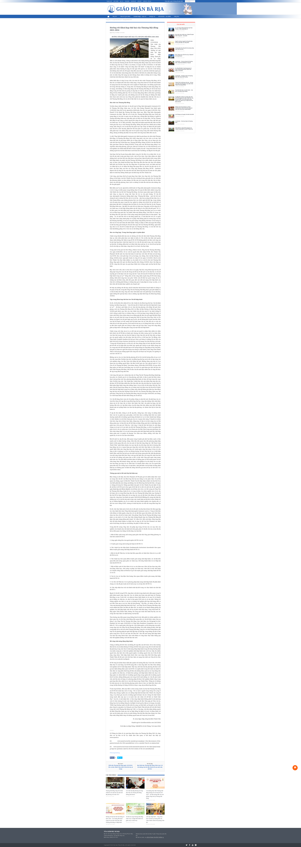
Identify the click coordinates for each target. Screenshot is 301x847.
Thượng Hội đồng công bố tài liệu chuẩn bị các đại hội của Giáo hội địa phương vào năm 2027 (114, 792)
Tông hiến (134, 511)
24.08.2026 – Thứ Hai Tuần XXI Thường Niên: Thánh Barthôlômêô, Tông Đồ (184, 62)
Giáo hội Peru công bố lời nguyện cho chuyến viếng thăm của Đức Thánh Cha (184, 128)
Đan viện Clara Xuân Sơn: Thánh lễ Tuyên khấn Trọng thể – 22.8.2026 (184, 35)
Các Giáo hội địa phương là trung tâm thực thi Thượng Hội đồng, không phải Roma (134, 792)
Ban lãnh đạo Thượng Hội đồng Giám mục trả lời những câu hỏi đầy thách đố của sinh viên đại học (150, 767)
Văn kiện (127, 1)
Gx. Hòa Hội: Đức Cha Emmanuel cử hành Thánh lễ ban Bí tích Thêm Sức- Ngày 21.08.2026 (183, 69)
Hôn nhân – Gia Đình (164, 16)
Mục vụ (121, 1)
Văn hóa (176, 16)
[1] (135, 138)
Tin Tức (114, 16)
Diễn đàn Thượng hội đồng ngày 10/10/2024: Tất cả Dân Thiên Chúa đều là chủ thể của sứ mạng (120, 767)
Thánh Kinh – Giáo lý (139, 16)
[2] (141, 395)
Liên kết (139, 1)
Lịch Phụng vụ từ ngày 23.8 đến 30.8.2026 (184, 114)
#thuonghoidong (115, 753)
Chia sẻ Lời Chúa (125, 16)
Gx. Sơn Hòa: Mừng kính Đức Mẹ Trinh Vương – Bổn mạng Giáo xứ (183, 28)
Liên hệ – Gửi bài (147, 1)
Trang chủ (109, 1)
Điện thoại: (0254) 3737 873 (111, 837)
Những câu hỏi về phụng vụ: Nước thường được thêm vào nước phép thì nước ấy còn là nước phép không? (183, 108)
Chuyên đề (133, 1)
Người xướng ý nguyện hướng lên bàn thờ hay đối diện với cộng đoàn (184, 42)
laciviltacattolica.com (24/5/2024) (151, 722)
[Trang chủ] (108, 16)
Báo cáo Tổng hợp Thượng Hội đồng (137, 168)
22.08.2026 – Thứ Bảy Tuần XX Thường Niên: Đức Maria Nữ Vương (184, 76)
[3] (142, 497)
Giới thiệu (115, 1)
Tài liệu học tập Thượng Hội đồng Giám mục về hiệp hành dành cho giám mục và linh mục (134, 818)
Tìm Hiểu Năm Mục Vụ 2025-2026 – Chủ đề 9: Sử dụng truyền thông (184, 91)
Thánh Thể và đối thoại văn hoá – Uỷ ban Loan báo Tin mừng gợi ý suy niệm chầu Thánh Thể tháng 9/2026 (184, 83)
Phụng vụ (152, 16)
